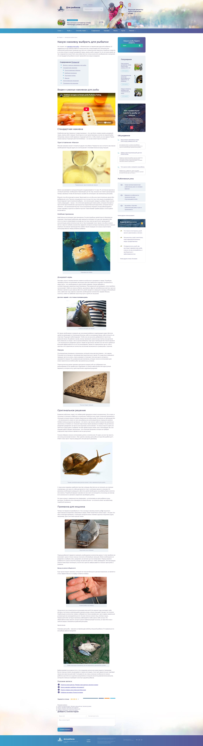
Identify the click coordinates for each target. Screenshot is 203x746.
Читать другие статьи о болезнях (128, 258)
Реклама (90, 4)
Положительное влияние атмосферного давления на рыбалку (126, 78)
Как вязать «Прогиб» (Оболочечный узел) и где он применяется (133, 207)
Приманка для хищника (70, 83)
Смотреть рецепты (138, 24)
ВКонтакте (137, 739)
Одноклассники (139, 739)
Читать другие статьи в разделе (126, 215)
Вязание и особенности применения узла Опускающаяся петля (132, 197)
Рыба (68, 30)
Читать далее (125, 70)
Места (115, 30)
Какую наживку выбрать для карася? (72, 687)
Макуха (67, 78)
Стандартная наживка (70, 68)
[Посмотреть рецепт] (131, 127)
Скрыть (75, 62)
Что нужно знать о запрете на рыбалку (132, 167)
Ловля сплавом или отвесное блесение (73, 690)
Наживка (106, 30)
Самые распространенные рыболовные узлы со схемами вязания (133, 187)
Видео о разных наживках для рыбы (74, 65)
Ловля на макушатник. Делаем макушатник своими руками (79, 684)
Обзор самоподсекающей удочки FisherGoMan (131, 153)
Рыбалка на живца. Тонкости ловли (72, 692)
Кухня (123, 30)
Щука (124, 45)
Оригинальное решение (71, 80)
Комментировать (65, 729)
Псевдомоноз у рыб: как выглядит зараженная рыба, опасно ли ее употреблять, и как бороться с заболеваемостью (133, 250)
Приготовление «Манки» (72, 70)
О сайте (85, 4)
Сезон (59, 30)
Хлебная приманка (71, 73)
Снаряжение (95, 30)
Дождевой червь (70, 75)
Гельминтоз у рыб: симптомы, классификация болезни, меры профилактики (133, 239)
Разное (131, 30)
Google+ (142, 739)
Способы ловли (81, 30)
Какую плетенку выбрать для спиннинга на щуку (126, 91)
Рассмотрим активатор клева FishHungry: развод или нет (79, 23)
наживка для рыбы (73, 46)
